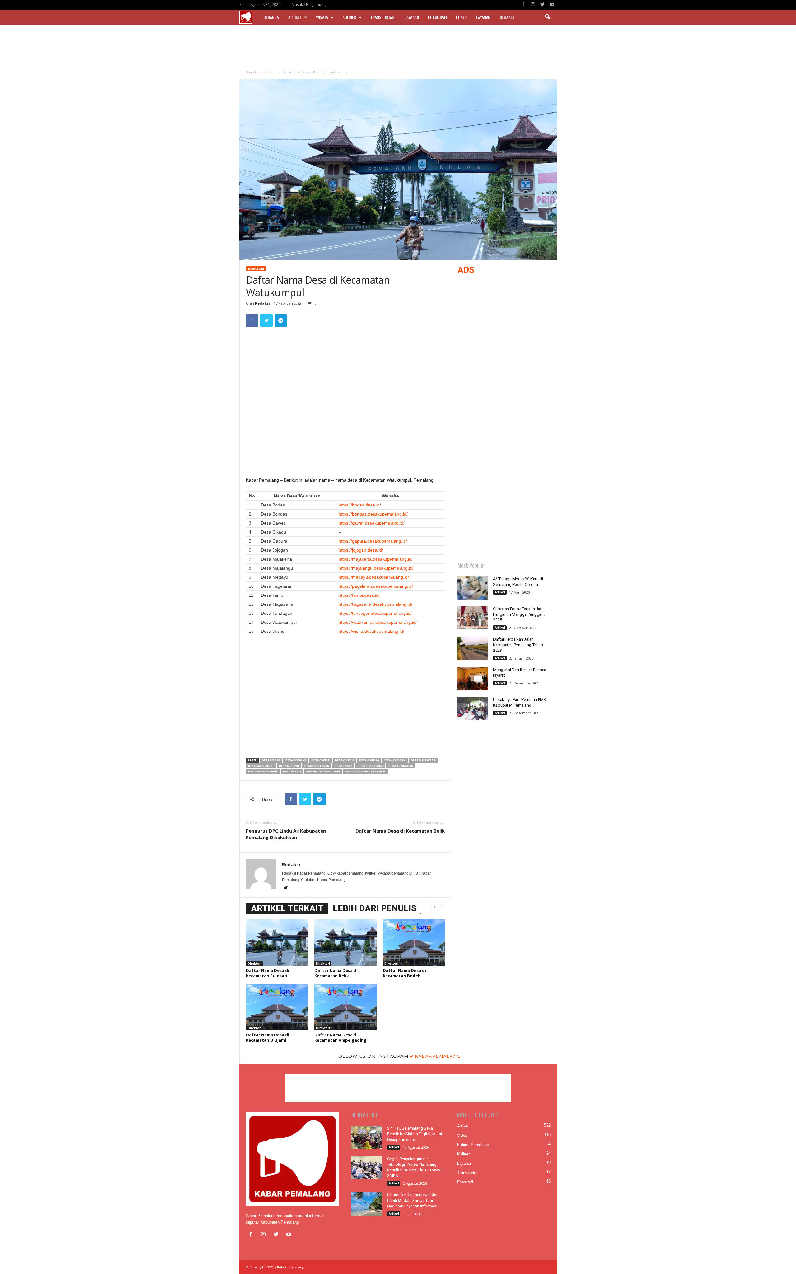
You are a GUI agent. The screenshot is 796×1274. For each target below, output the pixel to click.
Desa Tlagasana (370, 766)
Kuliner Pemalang (473, 1144)
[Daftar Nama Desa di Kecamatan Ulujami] (277, 1007)
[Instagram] (533, 5)
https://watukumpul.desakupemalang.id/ (378, 622)
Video (462, 1135)
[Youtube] (552, 5)
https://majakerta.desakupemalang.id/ (376, 559)
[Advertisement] (398, 45)
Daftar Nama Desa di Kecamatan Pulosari (267, 973)
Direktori (269, 72)
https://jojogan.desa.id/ (361, 550)
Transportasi (382, 17)
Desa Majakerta (423, 760)
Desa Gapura (369, 760)
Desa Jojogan (394, 760)
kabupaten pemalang (323, 771)
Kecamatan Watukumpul (365, 771)
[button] (547, 17)
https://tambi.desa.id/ (359, 595)
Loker (461, 17)
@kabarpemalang (435, 1056)
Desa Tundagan (400, 766)
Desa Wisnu (292, 771)
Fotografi (437, 17)
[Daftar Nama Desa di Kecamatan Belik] (345, 942)
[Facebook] (523, 5)
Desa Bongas (295, 760)
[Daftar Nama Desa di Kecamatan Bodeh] (414, 942)
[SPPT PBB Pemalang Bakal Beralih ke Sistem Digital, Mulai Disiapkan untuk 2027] (366, 1137)
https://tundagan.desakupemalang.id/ (375, 613)
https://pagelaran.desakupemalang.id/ (376, 586)
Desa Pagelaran (316, 766)
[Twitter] (542, 5)
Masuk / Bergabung (309, 4)
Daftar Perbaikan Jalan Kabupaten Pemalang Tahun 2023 (518, 645)
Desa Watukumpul (263, 771)
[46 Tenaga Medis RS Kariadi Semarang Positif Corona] (472, 588)
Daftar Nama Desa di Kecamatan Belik (400, 831)
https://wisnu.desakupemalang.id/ (371, 631)
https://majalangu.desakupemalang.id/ (376, 568)
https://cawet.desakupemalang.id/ (372, 522)
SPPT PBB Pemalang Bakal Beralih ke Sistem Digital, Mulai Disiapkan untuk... (414, 1134)
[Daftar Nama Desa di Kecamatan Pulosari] (277, 942)
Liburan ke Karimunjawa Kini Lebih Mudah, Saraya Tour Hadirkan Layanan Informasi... (413, 1200)
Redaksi (507, 17)
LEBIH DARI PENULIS (374, 908)
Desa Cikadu (344, 760)
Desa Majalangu (261, 766)
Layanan (412, 17)
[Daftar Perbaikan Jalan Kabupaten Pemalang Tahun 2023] (472, 648)
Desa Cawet (320, 760)
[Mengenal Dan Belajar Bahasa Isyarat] (472, 678)
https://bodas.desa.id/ (360, 504)
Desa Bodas (271, 760)
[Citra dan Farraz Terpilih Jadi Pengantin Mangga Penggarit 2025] (472, 617)
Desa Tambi (343, 766)
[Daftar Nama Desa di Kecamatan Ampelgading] (345, 1007)
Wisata (322, 17)
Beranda (271, 17)
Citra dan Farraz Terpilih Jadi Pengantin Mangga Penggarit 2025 (519, 614)
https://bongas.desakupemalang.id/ (373, 513)
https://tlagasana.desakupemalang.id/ (375, 604)
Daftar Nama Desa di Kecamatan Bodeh (404, 973)
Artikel (295, 17)
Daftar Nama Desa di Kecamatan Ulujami (267, 1037)
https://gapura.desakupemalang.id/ (373, 541)
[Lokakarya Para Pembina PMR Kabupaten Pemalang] (472, 708)
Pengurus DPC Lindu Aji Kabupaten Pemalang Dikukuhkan (286, 834)
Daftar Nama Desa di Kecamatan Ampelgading (340, 1037)
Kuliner (349, 17)
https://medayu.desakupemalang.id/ (374, 577)
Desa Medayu (289, 766)
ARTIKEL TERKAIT (287, 908)
